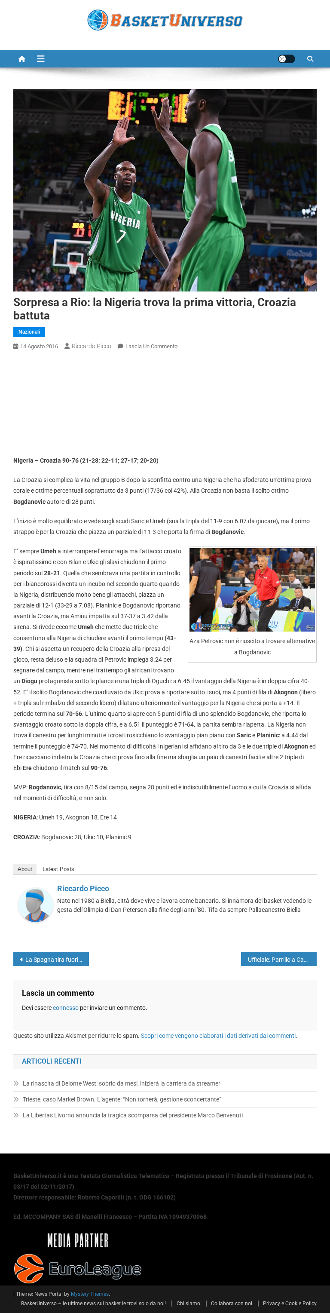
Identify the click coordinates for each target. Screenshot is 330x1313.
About (25, 869)
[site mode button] (286, 59)
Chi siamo (188, 1304)
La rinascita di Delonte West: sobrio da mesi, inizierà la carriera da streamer (121, 1083)
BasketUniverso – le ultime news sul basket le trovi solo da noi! (93, 1304)
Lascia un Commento (151, 346)
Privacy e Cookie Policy (290, 1304)
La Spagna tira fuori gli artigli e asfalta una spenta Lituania (57, 959)
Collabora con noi (231, 1304)
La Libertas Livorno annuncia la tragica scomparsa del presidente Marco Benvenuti (133, 1115)
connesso (66, 1007)
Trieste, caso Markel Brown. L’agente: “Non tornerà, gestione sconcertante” (122, 1099)
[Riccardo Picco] (35, 904)
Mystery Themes (90, 1294)
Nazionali (29, 332)
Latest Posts (58, 869)
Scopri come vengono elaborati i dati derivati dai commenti (218, 1035)
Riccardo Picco (91, 346)
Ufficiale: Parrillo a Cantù (280, 959)
